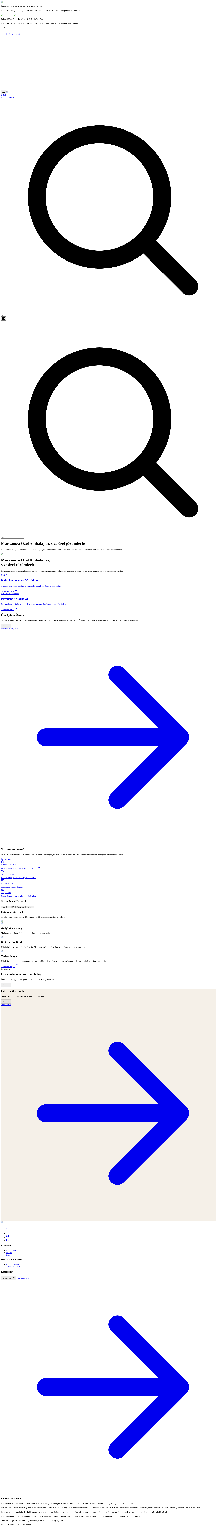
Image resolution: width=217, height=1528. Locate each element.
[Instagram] (7, 1237)
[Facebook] (7, 1233)
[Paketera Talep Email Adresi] (7, 1230)
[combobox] (12, 315)
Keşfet (4, 907)
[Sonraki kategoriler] (8, 985)
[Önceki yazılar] (3, 1001)
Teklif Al (12, 907)
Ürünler (4, 95)
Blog (8, 1255)
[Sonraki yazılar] (8, 1001)
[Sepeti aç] (3, 318)
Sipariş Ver (20, 907)
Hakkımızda (6, 97)
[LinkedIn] (7, 1241)
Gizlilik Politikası (13, 1267)
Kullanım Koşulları (13, 1264)
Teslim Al (29, 907)
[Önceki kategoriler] (3, 985)
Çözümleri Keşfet (8, 967)
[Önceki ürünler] (3, 626)
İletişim (13, 97)
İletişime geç (6, 859)
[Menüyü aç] (3, 92)
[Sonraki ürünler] (8, 626)
